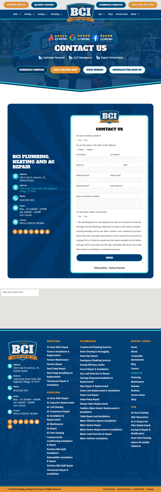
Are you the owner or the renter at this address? (96, 145)
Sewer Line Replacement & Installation (100, 390)
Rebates (135, 386)
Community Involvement (137, 357)
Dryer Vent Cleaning (141, 437)
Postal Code (115, 175)
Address (80, 165)
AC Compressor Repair (58, 411)
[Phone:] (15, 198)
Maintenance (137, 381)
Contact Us (136, 372)
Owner (81, 149)
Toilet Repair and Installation (95, 416)
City (125, 165)
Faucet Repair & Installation (94, 369)
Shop (110, 14)
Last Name (115, 154)
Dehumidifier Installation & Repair (60, 459)
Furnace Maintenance (58, 359)
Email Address (116, 186)
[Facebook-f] (15, 231)
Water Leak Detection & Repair (96, 433)
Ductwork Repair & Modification (141, 431)
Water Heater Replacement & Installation (101, 429)
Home (134, 347)
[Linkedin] (25, 231)
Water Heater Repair (90, 425)
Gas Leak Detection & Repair (95, 373)
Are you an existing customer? (88, 136)
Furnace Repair (54, 364)
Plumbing (55, 14)
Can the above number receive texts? (91, 212)
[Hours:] (15, 208)
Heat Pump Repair (56, 368)
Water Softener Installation (94, 438)
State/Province (82, 175)
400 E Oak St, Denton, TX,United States (33, 179)
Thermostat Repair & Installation (58, 383)
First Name (81, 154)
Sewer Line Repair (89, 394)
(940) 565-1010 (27, 200)
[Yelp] (31, 231)
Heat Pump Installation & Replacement (60, 374)
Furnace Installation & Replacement (58, 353)
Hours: (22, 206)
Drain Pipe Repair (89, 355)
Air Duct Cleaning (140, 412)
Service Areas (122, 14)
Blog (133, 364)
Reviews (135, 390)
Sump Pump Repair (89, 399)
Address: (23, 174)
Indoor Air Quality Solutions (140, 444)
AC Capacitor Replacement (60, 402)
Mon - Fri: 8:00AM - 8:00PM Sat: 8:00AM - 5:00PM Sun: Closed (33, 212)
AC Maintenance (55, 424)
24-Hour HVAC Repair (57, 347)
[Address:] (15, 176)
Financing (136, 377)
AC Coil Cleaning (55, 407)
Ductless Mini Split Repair (60, 465)
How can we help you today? (88, 196)
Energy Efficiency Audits (92, 364)
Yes (80, 140)
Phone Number (82, 186)
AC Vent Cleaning (55, 432)
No (86, 140)
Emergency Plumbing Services (95, 360)
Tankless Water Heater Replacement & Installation (99, 410)
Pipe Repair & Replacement (94, 386)
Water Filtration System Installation (98, 420)
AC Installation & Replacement (55, 417)
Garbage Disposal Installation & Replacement (96, 379)
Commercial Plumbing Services (95, 347)
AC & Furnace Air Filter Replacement (140, 423)
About (133, 14)
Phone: (22, 196)
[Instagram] (20, 231)
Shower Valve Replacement (94, 403)
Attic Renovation (139, 417)
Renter (90, 149)
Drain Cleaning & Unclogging (94, 351)
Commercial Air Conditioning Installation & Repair (59, 441)
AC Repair (52, 428)
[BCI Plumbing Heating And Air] (42, 231)
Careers (135, 368)
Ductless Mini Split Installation (56, 451)
